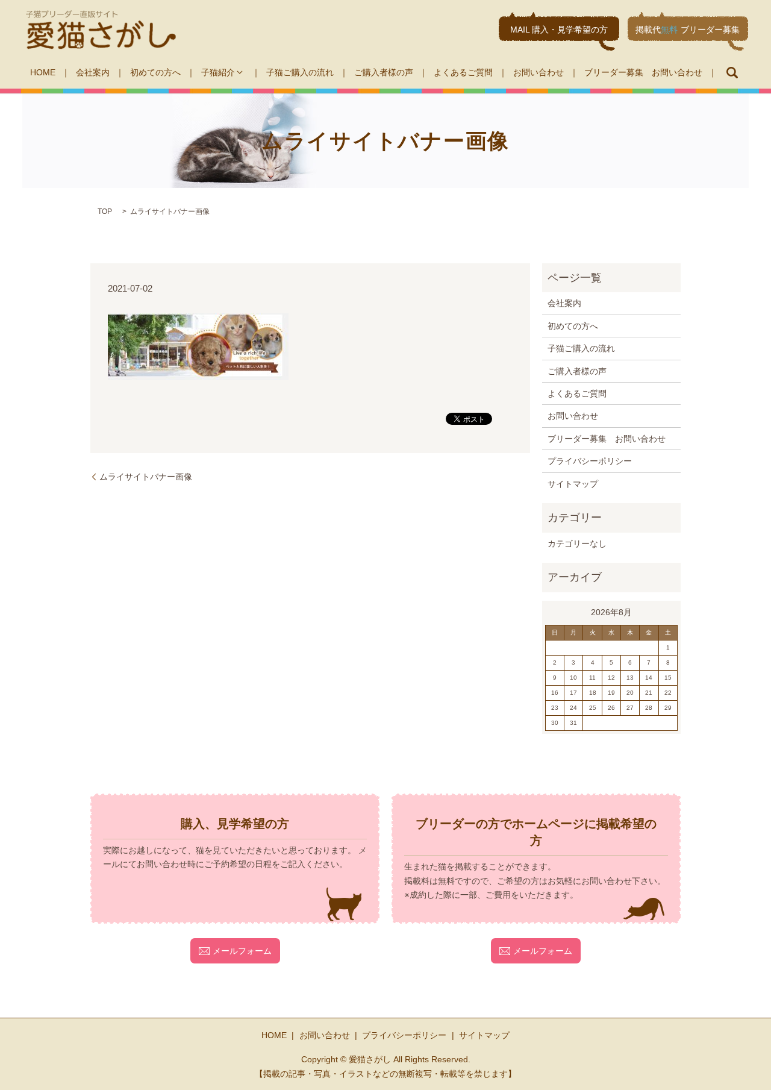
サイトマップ (573, 484)
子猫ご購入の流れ (300, 72)
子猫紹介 (218, 72)
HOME (42, 72)
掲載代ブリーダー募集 (687, 29)
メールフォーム (242, 951)
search (732, 72)
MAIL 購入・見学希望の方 (559, 29)
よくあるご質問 (463, 72)
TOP (105, 211)
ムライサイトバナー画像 (145, 476)
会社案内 (93, 72)
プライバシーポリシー (590, 461)
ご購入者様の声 (383, 72)
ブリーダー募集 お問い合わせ (643, 72)
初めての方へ (155, 72)
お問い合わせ (538, 72)
